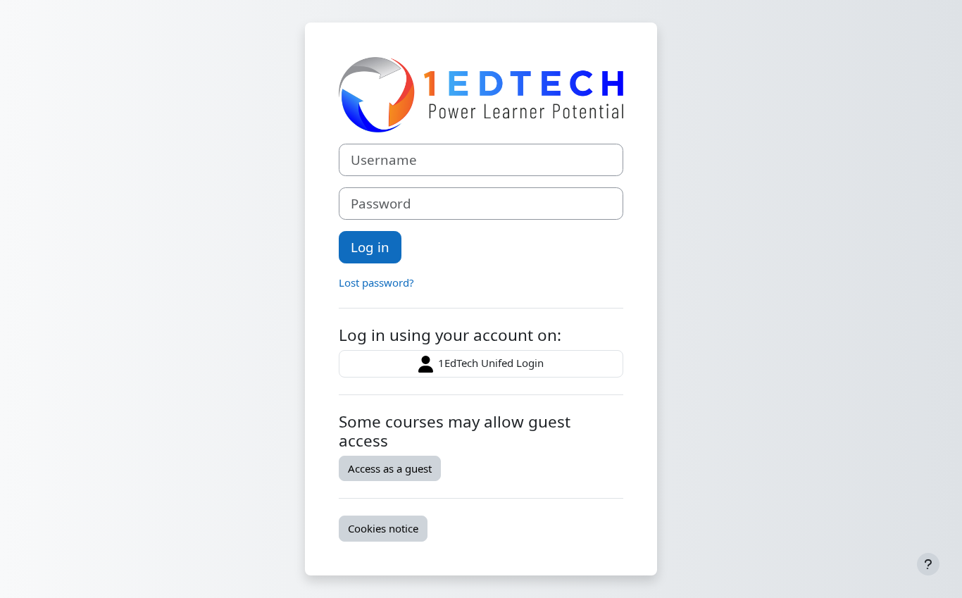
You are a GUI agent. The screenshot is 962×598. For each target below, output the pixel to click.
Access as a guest (390, 468)
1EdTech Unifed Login (489, 363)
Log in (370, 247)
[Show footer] (928, 564)
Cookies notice (383, 528)
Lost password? (376, 282)
